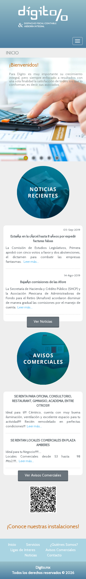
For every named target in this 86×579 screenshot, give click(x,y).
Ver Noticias (43, 321)
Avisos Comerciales (60, 550)
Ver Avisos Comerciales (43, 475)
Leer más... (31, 262)
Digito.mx (43, 567)
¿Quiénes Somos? (64, 544)
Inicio (12, 544)
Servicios (33, 544)
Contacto (54, 555)
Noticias (31, 555)
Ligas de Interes (22, 550)
